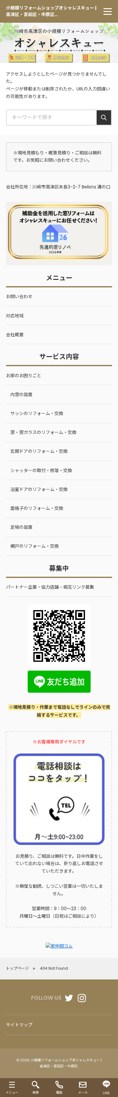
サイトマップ (19, 1025)
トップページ (17, 968)
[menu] (108, 11)
